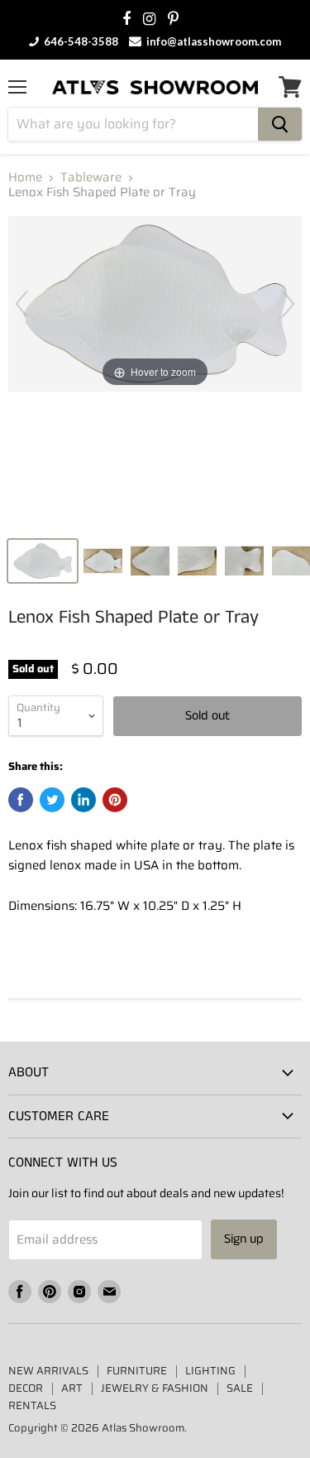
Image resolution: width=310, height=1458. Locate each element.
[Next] (288, 304)
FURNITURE (137, 1370)
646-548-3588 (79, 41)
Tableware (91, 178)
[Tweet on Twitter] (52, 799)
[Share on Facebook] (20, 799)
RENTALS (32, 1405)
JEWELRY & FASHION (154, 1388)
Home (25, 178)
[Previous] (21, 304)
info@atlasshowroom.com (212, 41)
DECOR (25, 1388)
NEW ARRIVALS (48, 1370)
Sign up (244, 1239)
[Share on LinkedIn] (83, 799)
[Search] (280, 124)
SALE (240, 1388)
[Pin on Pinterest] (115, 799)
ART (72, 1388)
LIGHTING (210, 1370)
